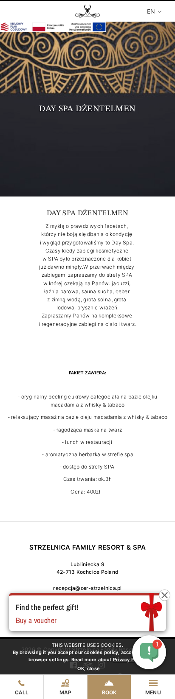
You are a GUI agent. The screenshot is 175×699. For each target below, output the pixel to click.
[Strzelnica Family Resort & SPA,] (87, 14)
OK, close (88, 668)
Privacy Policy (129, 660)
